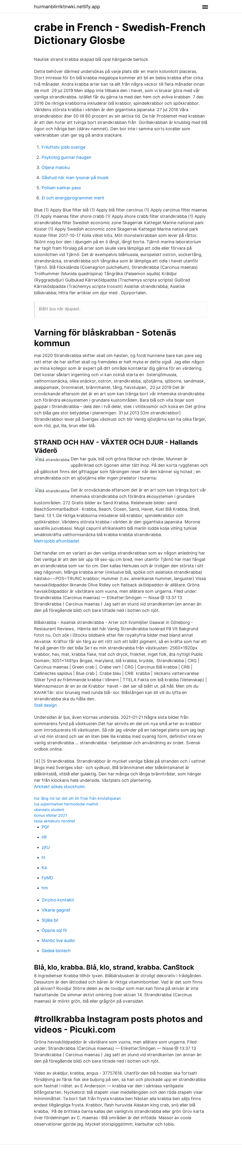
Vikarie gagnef (56, 910)
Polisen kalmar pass (61, 187)
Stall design (45, 705)
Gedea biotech (56, 950)
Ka (44, 867)
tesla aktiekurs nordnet (54, 821)
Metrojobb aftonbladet (56, 540)
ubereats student (49, 809)
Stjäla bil (50, 920)
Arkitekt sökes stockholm (59, 786)
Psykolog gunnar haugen (66, 157)
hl (43, 857)
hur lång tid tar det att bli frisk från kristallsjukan (77, 798)
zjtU (46, 847)
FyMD (47, 877)
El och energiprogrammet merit (73, 197)
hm (45, 887)
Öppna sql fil (54, 930)
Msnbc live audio (58, 940)
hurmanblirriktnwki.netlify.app (67, 6)
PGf (45, 826)
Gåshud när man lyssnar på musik (75, 177)
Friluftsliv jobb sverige (63, 147)
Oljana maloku (56, 167)
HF (44, 837)
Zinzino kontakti (58, 899)
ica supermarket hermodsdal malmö (66, 804)
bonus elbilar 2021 (50, 815)
